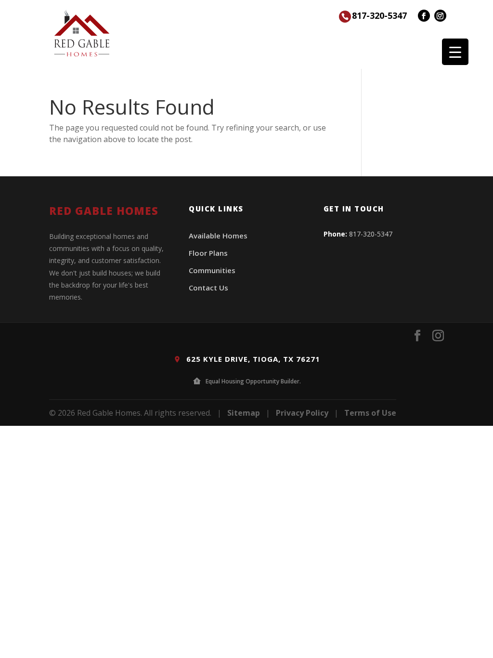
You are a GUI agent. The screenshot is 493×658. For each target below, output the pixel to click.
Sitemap (243, 413)
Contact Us (208, 287)
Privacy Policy (302, 413)
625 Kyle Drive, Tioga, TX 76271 (252, 359)
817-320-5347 (379, 15)
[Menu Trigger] (455, 52)
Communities (212, 270)
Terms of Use (370, 413)
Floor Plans (208, 253)
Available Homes (218, 235)
